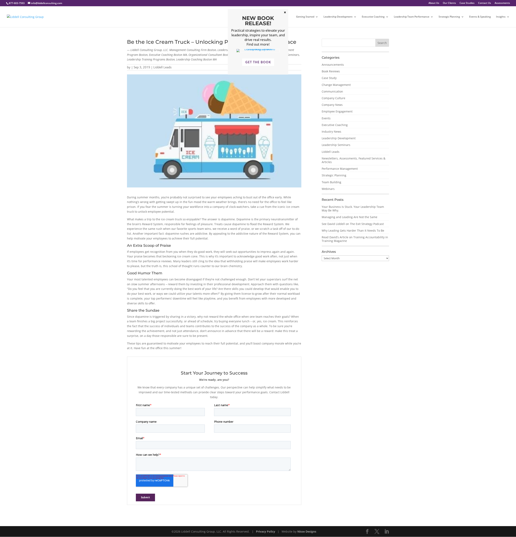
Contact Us (484, 3)
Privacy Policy (266, 531)
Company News (332, 105)
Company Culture (333, 98)
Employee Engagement (337, 111)
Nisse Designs (306, 531)
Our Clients (449, 3)
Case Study (329, 78)
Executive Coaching (373, 16)
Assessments (502, 3)
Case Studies (467, 3)
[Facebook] (367, 531)
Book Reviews (331, 71)
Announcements (333, 65)
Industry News (331, 131)
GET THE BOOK (258, 62)
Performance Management (340, 169)
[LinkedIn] (386, 531)
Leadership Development (338, 16)
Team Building (331, 182)
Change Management (336, 85)
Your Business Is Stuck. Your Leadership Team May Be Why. (353, 208)
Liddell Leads (162, 67)
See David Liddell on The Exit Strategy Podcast (353, 224)
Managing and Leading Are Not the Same (349, 217)
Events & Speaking (480, 16)
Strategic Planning (449, 16)
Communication (332, 91)
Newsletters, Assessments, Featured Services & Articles (353, 160)
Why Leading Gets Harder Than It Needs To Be (353, 230)
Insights (501, 16)
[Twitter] (377, 531)
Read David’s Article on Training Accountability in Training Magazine (355, 239)
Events (326, 118)
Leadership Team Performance (411, 16)
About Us (434, 3)
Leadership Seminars (336, 145)
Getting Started (305, 16)
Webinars (328, 189)
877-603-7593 (17, 3)
